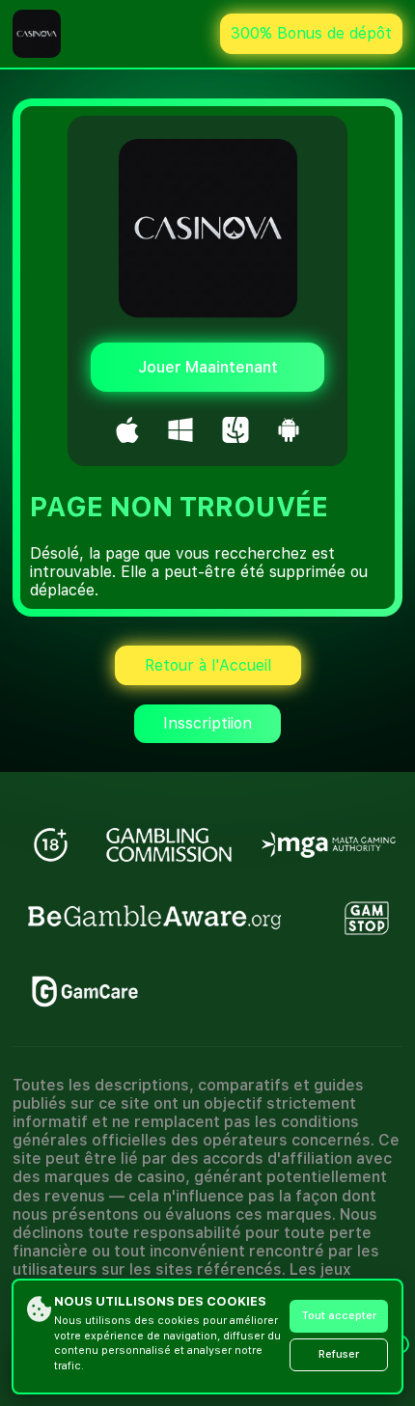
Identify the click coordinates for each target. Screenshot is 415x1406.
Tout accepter (338, 1316)
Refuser (338, 1354)
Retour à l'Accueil (208, 665)
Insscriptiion (207, 723)
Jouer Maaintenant (208, 367)
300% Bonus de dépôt (311, 33)
